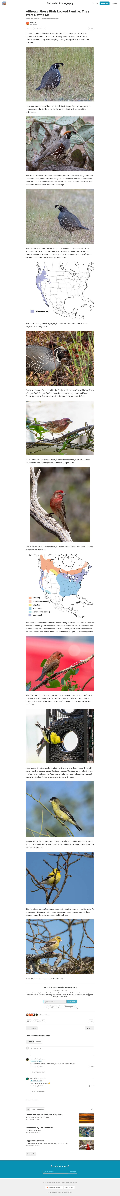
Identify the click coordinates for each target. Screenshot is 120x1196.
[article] (60, 1118)
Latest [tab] (33, 1109)
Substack (51, 1192)
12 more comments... (32, 1100)
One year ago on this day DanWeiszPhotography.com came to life (47, 1143)
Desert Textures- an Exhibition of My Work (44, 1115)
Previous (33, 1028)
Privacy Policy (74, 1008)
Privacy (58, 1183)
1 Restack (47, 1015)
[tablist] (34, 1042)
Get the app (69, 1187)
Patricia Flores (34, 1078)
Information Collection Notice (59, 1008)
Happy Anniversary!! (35, 1141)
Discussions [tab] (40, 1109)
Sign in (114, 3)
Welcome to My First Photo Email (40, 1128)
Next (88, 1028)
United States (41, 777)
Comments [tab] (30, 1041)
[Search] (93, 3)
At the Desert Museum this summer (37, 1117)
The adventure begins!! (33, 1130)
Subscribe (104, 3)
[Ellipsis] (93, 1058)
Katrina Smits (34, 1059)
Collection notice (71, 1183)
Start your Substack (55, 1187)
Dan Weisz (33, 22)
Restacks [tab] (38, 1041)
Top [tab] (28, 1109)
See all (29, 1154)
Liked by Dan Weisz (37, 1061)
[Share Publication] (97, 3)
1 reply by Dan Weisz (38, 1072)
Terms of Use (69, 1006)
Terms (63, 1183)
